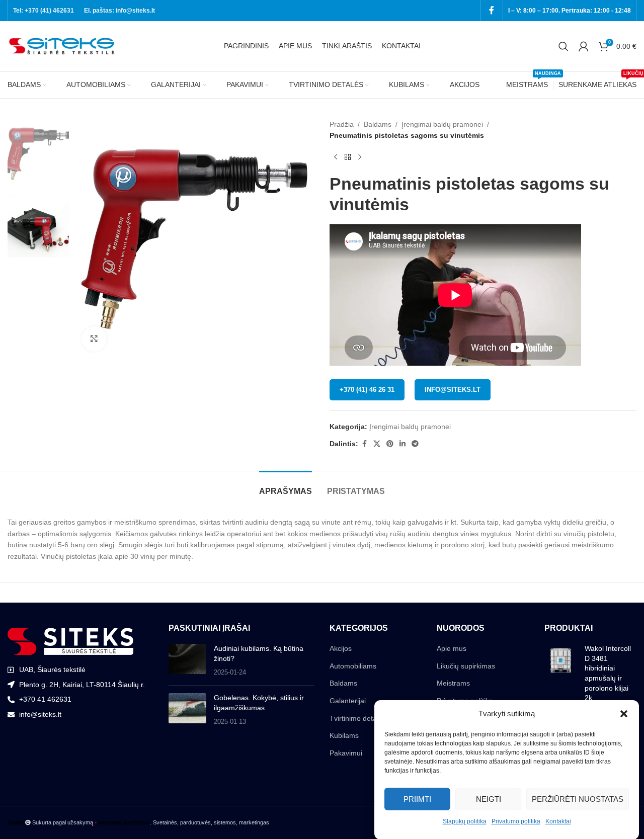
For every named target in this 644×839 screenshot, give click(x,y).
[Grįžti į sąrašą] (348, 157)
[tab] (285, 486)
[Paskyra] (584, 46)
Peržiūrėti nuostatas (577, 798)
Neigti (488, 798)
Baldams (377, 124)
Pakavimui (346, 753)
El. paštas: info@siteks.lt (119, 10)
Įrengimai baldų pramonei (442, 124)
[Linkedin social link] (402, 444)
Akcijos (341, 648)
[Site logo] (63, 46)
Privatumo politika (516, 821)
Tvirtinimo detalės (358, 718)
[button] (624, 714)
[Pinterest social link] (389, 444)
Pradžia (342, 124)
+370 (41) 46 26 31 (367, 389)
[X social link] (376, 444)
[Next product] (360, 157)
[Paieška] (563, 46)
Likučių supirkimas (466, 666)
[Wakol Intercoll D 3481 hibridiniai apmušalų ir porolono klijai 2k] (560, 675)
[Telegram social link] (415, 444)
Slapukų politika (465, 821)
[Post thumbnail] (187, 661)
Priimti (417, 798)
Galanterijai (348, 701)
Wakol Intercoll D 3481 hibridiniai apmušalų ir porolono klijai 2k (608, 673)
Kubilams (344, 735)
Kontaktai (558, 821)
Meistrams (453, 683)
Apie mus (451, 648)
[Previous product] (336, 157)
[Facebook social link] (492, 10)
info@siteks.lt (452, 389)
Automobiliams (353, 666)
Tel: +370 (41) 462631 (43, 10)
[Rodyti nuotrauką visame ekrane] (94, 339)
